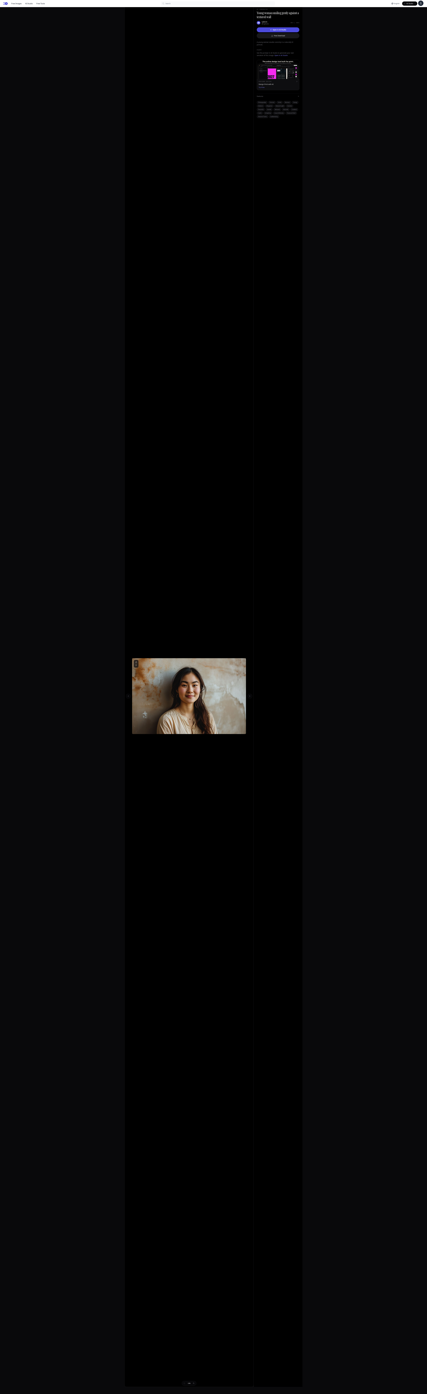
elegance (269, 106)
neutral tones (262, 117)
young (295, 102)
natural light (280, 106)
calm (259, 113)
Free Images (16, 3)
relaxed (277, 109)
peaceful (261, 109)
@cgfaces (265, 24)
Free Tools (40, 3)
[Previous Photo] (128, 696)
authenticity (274, 117)
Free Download (279, 36)
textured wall (291, 113)
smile (279, 102)
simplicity (268, 113)
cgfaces (264, 22)
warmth (285, 109)
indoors (260, 106)
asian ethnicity (278, 113)
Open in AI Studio (279, 30)
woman (287, 102)
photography (262, 102)
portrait (272, 102)
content (294, 109)
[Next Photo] (249, 696)
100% (189, 1383)
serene (289, 106)
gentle (269, 109)
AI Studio (29, 3)
